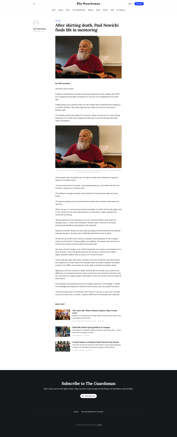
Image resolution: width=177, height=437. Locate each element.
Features (90, 10)
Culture (58, 21)
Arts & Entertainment (79, 10)
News (68, 10)
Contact (60, 10)
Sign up (76, 411)
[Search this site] (34, 3)
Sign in (130, 3)
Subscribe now (90, 396)
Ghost (100, 425)
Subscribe (139, 3)
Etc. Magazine (121, 10)
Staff (112, 10)
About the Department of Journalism (92, 411)
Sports (98, 10)
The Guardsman (39, 29)
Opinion (105, 10)
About (53, 10)
